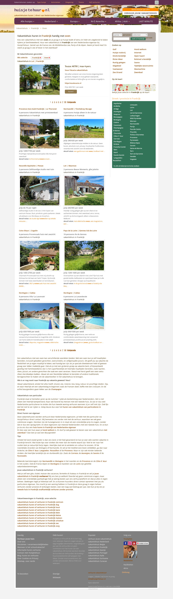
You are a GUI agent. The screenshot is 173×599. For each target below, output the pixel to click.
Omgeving (69, 2)
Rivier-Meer (118, 59)
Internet (137, 52)
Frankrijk (35, 28)
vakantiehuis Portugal (97, 553)
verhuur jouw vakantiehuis (99, 539)
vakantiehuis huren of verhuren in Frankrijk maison (39, 518)
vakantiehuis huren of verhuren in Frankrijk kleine (39, 515)
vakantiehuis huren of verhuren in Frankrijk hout (38, 507)
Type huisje (41, 2)
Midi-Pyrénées (135, 118)
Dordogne (54, 464)
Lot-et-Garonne (136, 113)
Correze (74, 453)
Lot (131, 110)
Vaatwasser (118, 69)
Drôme (116, 144)
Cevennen (117, 125)
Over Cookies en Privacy (27, 558)
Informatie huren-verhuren (29, 550)
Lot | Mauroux (70, 165)
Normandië (47, 461)
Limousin (133, 105)
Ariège (116, 109)
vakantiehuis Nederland (98, 541)
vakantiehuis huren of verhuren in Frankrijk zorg (38, 526)
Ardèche (117, 106)
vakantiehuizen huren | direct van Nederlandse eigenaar (39, 15)
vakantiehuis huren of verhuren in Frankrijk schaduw (40, 520)
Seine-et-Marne (136, 148)
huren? (71, 91)
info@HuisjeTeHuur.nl (97, 579)
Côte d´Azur (33, 450)
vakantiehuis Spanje (97, 550)
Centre (116, 122)
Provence (68, 450)
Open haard (139, 56)
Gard (116, 152)
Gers (115, 149)
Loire (78, 464)
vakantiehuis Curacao (97, 561)
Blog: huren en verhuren (28, 555)
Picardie (133, 132)
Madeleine (128, 560)
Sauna (137, 62)
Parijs (132, 126)
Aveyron (117, 114)
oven (67, 35)
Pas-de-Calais (135, 129)
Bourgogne (118, 117)
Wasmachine (139, 69)
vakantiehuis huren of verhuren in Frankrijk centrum (40, 502)
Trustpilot (128, 539)
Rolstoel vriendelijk (142, 59)
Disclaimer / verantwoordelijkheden (32, 544)
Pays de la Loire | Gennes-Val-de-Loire (80, 230)
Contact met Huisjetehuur (28, 553)
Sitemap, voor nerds (26, 561)
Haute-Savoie (119, 155)
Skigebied (117, 66)
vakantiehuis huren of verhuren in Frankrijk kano (38, 510)
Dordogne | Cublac (27, 293)
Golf (114, 49)
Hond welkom (140, 49)
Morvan (133, 121)
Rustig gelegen (119, 62)
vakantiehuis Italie (96, 555)
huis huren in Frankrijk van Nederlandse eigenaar (54, 427)
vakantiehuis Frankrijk (97, 547)
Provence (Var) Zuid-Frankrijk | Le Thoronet (38, 109)
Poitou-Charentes (137, 134)
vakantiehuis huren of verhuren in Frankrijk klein (38, 512)
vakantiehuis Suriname (98, 558)
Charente (117, 133)
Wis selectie (22, 57)
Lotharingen (135, 116)
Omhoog (125, 572)
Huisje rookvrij (119, 52)
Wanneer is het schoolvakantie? (31, 547)
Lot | (33, 61)
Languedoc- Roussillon (49, 450)
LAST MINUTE (146, 21)
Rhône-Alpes (135, 143)
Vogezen (133, 159)
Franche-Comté (120, 147)
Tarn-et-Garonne (136, 154)
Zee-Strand (117, 72)
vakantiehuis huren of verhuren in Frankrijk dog (38, 504)
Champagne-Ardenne (118, 129)
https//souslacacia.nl (73, 83)
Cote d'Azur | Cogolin (28, 230)
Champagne (56, 389)
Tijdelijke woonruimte (143, 66)
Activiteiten (55, 2)
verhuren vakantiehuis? (97, 573)
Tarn (131, 151)
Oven (44, 28)
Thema (81, 2)
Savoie (96, 453)
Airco (126, 568)
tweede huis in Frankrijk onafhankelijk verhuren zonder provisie (45, 489)
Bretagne (59, 461)
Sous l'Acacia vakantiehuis (76, 70)
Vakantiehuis (22, 28)
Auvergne (85, 453)
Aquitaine (117, 103)
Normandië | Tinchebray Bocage (78, 109)
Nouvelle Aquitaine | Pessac (31, 165)
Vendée (133, 156)
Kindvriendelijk (119, 56)
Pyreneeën (22, 456)
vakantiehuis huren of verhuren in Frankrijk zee (38, 523)
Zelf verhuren (94, 2)
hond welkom (48, 430)
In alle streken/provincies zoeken (126, 166)
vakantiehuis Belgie (96, 544)
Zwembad (138, 72)
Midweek (57, 577)
